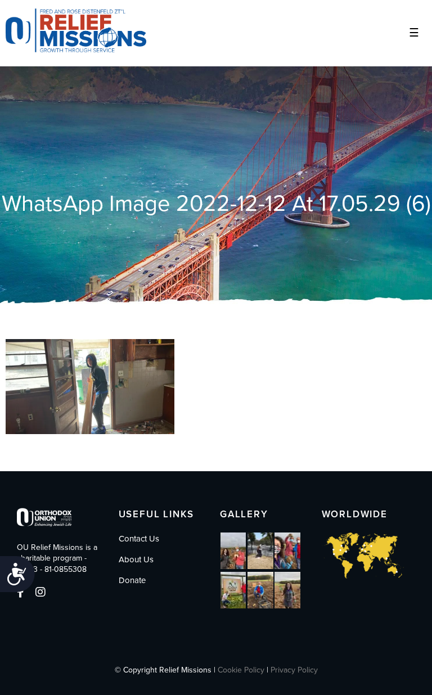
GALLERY (244, 514)
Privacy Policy (294, 670)
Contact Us (139, 539)
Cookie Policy (241, 670)
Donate (132, 580)
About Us (136, 559)
